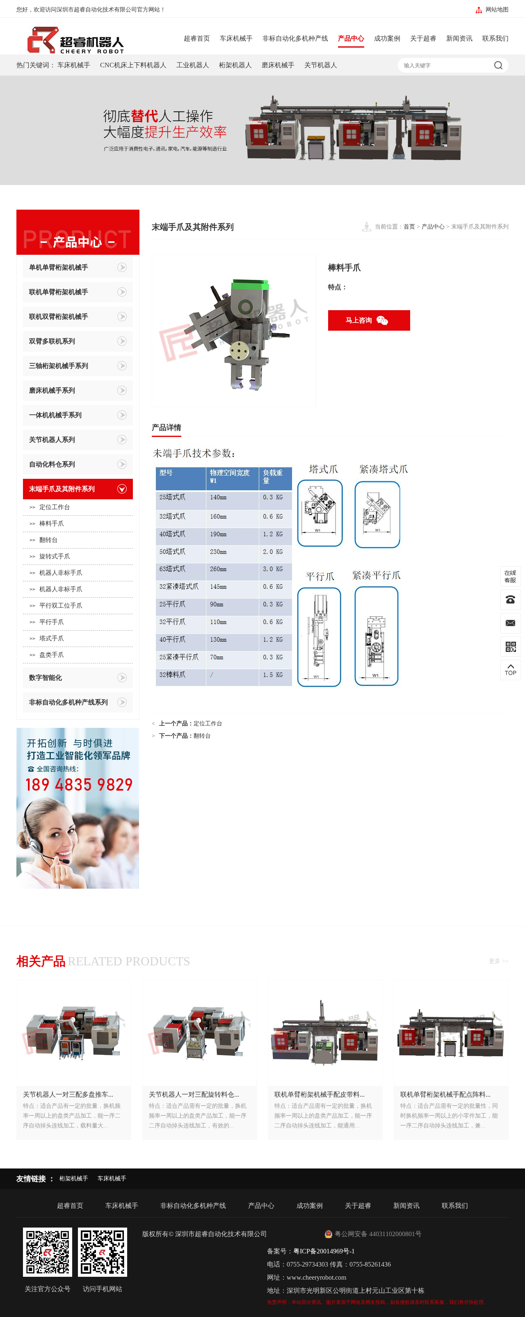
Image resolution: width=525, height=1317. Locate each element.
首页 (409, 227)
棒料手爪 (47, 523)
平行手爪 (47, 622)
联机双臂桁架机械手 (58, 316)
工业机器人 (192, 65)
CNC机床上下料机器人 (133, 65)
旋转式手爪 (50, 556)
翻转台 (44, 540)
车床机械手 (236, 38)
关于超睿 (423, 38)
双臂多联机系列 (52, 341)
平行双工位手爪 (56, 605)
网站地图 (497, 10)
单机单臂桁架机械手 (58, 267)
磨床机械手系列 (52, 390)
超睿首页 (197, 38)
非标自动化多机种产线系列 (68, 702)
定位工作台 (50, 507)
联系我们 (495, 38)
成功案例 (387, 38)
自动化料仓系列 (52, 464)
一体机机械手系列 (55, 415)
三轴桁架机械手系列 (58, 365)
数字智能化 (45, 677)
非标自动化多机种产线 (295, 38)
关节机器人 (320, 65)
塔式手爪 (47, 638)
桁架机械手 (73, 1178)
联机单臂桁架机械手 (58, 291)
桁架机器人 (235, 65)
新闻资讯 (459, 38)
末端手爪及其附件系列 (62, 488)
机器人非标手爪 (56, 572)
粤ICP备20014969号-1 (324, 1251)
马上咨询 (359, 320)
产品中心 (351, 38)
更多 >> (499, 961)
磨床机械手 (278, 65)
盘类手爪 (47, 655)
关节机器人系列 (52, 439)
